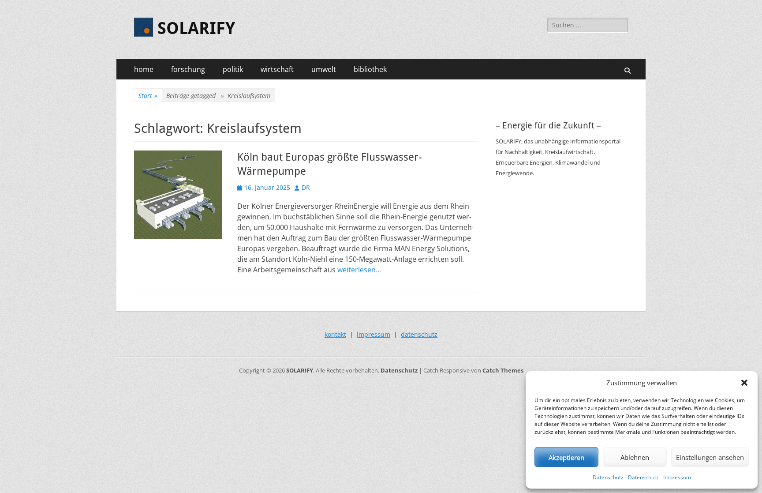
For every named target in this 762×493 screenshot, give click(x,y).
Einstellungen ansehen (710, 457)
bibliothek (370, 69)
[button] (744, 382)
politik (233, 69)
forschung (188, 69)
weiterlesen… (359, 270)
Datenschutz (608, 477)
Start (147, 95)
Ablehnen (634, 457)
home (143, 69)
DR (306, 187)
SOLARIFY (196, 28)
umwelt (323, 69)
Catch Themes (502, 370)
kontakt (335, 334)
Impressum (677, 477)
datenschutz (419, 334)
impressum (373, 334)
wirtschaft (277, 69)
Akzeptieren (566, 457)
